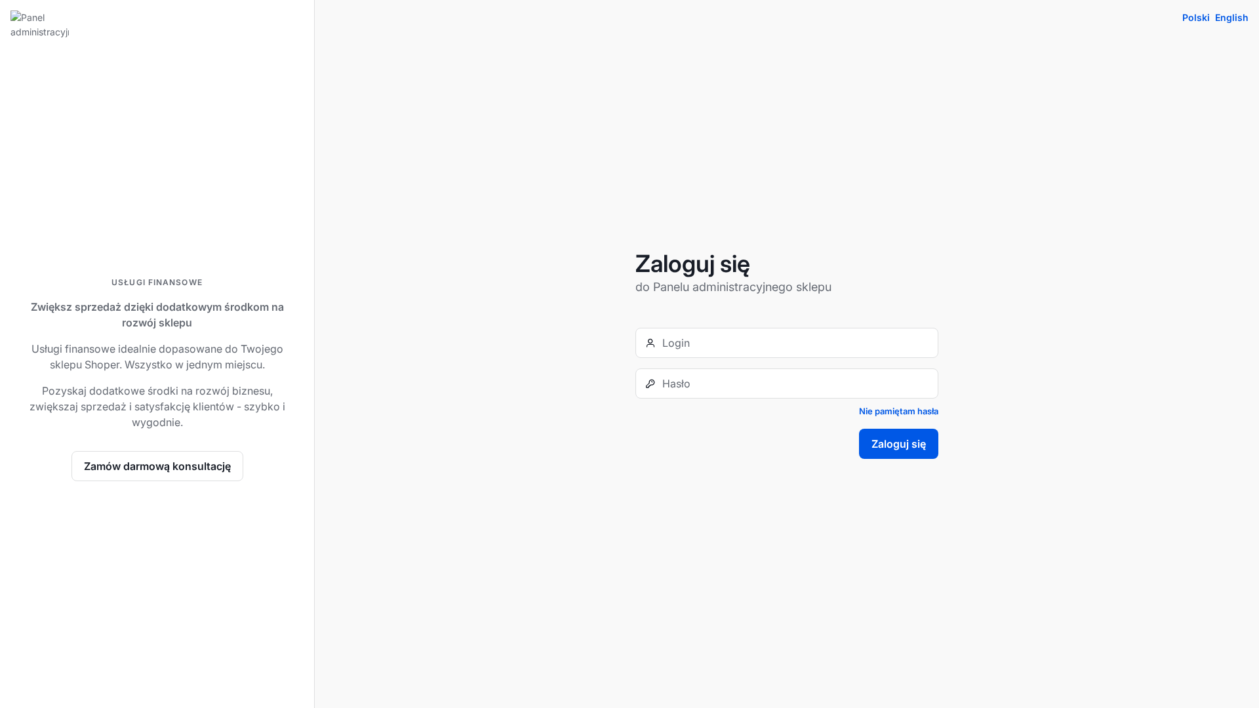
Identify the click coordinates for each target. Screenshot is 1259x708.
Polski (1196, 17)
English (1232, 17)
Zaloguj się (898, 443)
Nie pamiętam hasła (898, 411)
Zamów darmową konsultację (157, 466)
